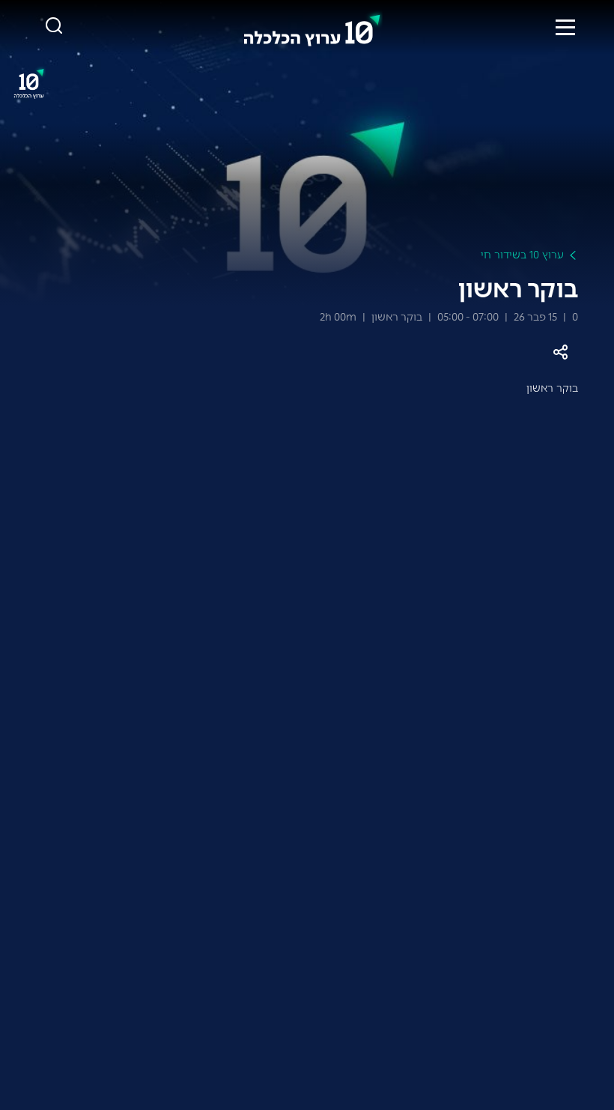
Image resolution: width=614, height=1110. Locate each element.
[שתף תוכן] (560, 352)
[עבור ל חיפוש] (54, 26)
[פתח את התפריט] (565, 27)
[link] (312, 27)
